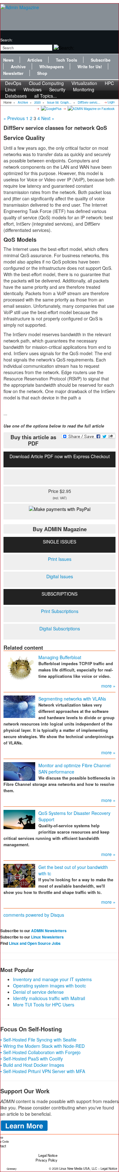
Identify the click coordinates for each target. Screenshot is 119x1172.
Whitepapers (51, 67)
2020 (37, 102)
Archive (18, 67)
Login (111, 102)
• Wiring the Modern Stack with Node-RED (42, 1046)
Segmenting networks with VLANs (72, 698)
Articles (34, 60)
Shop (42, 73)
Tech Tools (66, 60)
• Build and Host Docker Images (32, 1065)
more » (108, 686)
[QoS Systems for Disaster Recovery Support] (19, 819)
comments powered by (33, 915)
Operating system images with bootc (49, 985)
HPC (109, 83)
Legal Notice (47, 1155)
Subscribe (100, 60)
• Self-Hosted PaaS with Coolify (31, 1058)
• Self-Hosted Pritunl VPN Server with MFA (42, 1071)
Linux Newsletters (47, 937)
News (8, 60)
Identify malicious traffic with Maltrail (49, 998)
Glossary (12, 1168)
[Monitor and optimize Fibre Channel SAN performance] (19, 771)
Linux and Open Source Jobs (35, 943)
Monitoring (83, 89)
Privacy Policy (46, 1160)
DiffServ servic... (89, 102)
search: (6, 39)
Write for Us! (89, 67)
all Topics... (45, 96)
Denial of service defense (38, 992)
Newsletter (13, 73)
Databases (16, 96)
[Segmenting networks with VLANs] (19, 706)
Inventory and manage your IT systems (52, 979)
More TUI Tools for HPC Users (43, 1004)
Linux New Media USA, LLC (78, 1168)
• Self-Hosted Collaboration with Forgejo (40, 1052)
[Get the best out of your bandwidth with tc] (19, 875)
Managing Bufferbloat (59, 657)
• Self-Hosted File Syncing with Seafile (38, 1039)
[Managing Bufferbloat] (19, 668)
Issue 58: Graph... (59, 102)
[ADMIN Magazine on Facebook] (91, 108)
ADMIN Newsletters (49, 930)
